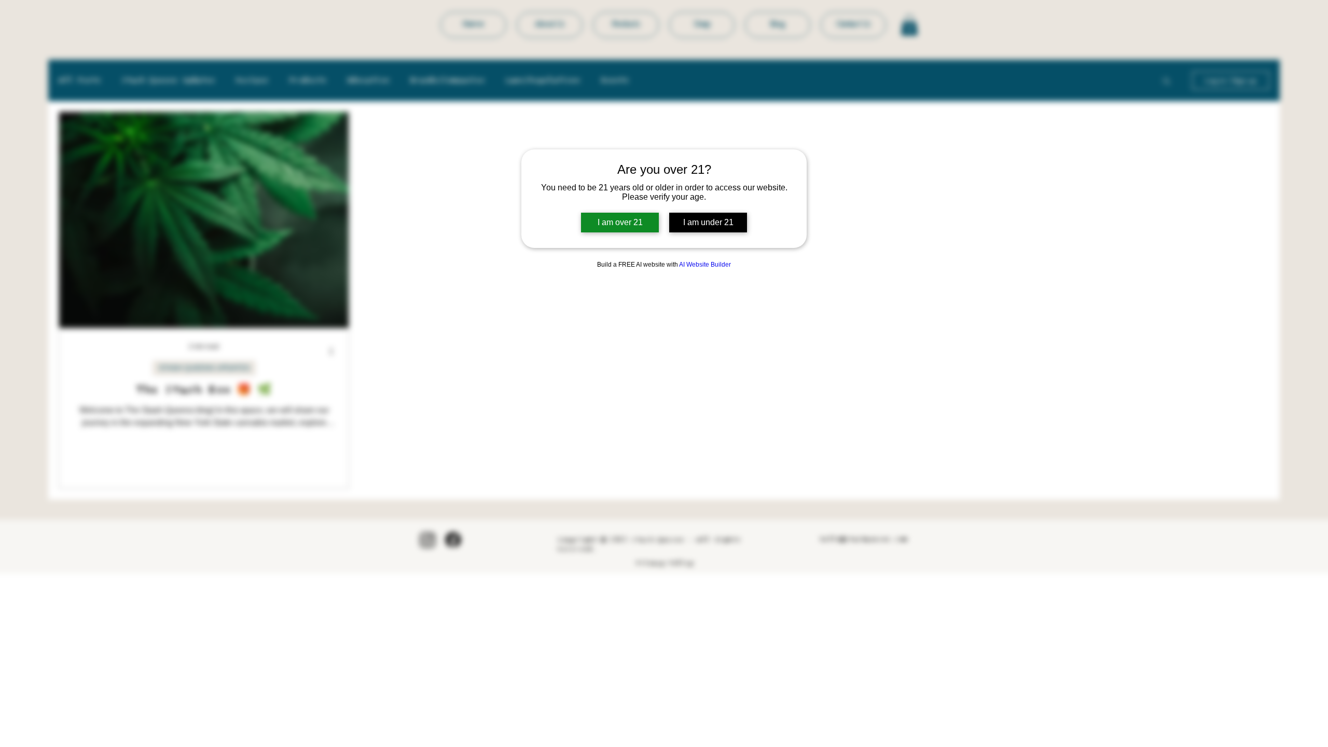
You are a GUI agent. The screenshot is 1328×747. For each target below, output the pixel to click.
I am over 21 (620, 222)
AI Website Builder (705, 264)
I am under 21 (708, 222)
